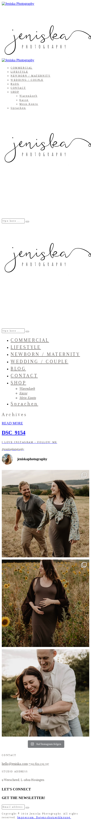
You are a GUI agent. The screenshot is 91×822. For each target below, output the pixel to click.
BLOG (15, 83)
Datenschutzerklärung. (53, 817)
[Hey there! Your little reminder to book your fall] (45, 513)
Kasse (24, 100)
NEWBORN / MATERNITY (30, 75)
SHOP (15, 91)
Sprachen (18, 107)
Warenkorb (28, 95)
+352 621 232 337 (38, 764)
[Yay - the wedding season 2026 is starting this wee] (45, 693)
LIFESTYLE (19, 71)
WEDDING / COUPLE (27, 79)
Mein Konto (28, 104)
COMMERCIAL (21, 67)
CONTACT (18, 87)
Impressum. (26, 817)
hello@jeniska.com (15, 764)
